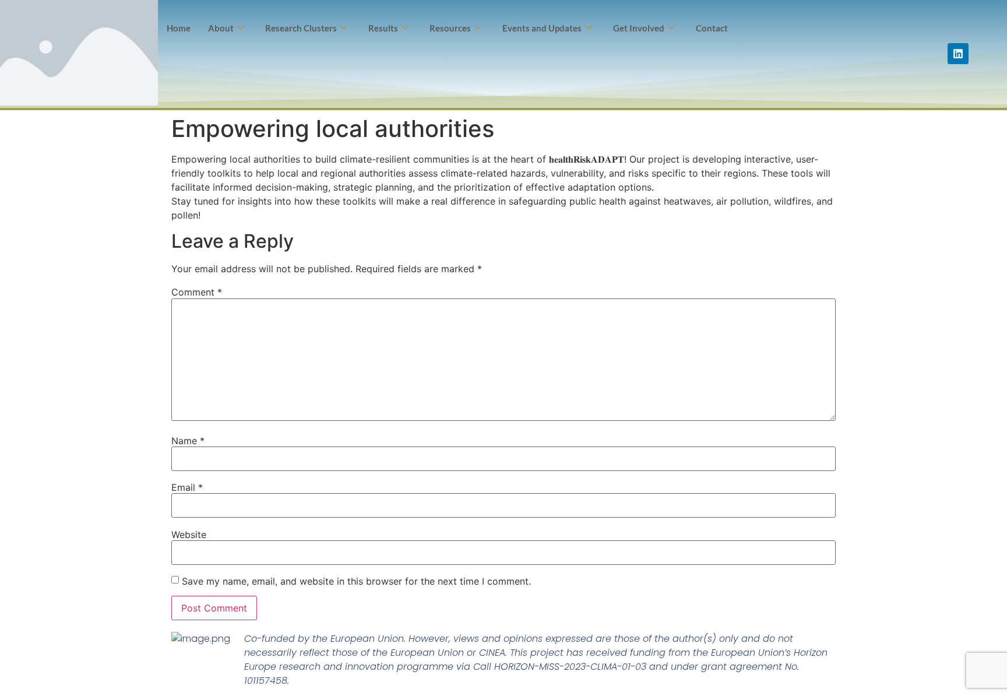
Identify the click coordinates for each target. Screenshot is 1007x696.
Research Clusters (301, 28)
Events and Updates (542, 28)
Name (188, 440)
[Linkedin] (958, 53)
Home (179, 28)
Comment (196, 292)
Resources (450, 28)
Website (188, 534)
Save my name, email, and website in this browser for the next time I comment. (356, 581)
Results (383, 28)
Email (187, 487)
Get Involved (638, 28)
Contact (712, 28)
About (221, 28)
